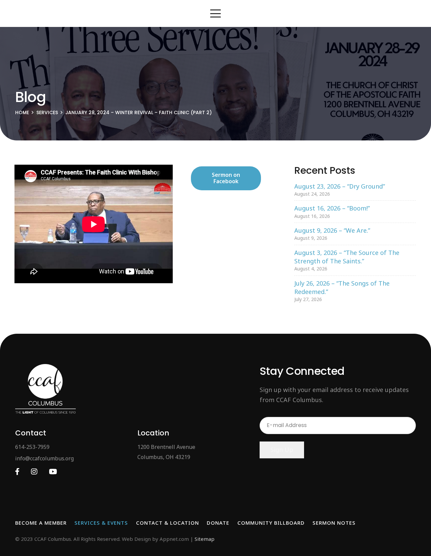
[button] (215, 13)
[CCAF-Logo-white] (45, 389)
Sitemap (204, 538)
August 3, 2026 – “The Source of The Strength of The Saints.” (346, 257)
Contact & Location (167, 522)
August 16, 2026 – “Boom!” (332, 208)
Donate (218, 522)
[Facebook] (17, 471)
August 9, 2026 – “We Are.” (332, 230)
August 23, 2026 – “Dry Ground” (339, 186)
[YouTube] (53, 471)
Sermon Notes (334, 522)
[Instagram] (34, 471)
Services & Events (101, 522)
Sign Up (281, 450)
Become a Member (41, 522)
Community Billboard (271, 522)
